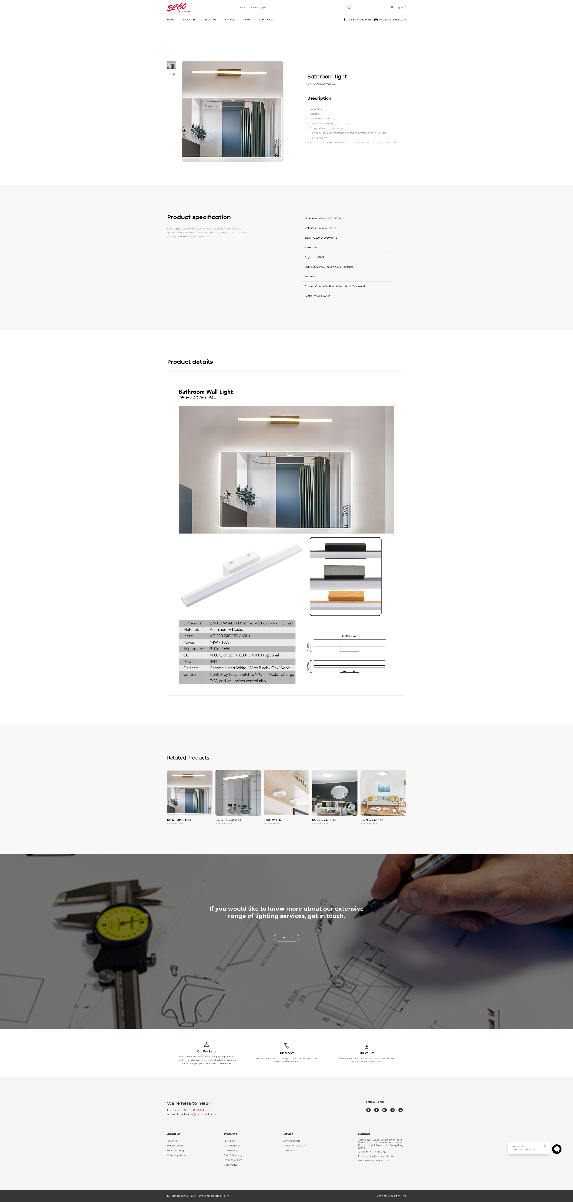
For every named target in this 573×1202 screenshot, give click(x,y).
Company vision (176, 1155)
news (246, 19)
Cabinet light (231, 1150)
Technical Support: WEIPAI (391, 1196)
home (170, 19)
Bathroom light (232, 1145)
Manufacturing (175, 1145)
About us (172, 1141)
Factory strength (176, 1150)
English (399, 8)
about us (210, 19)
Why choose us (291, 1141)
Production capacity (294, 1145)
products (189, 19)
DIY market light (233, 1160)
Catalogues (230, 1164)
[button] (172, 139)
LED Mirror (230, 1141)
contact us (266, 19)
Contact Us (286, 937)
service (229, 19)
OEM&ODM (289, 1150)
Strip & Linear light (234, 1155)
